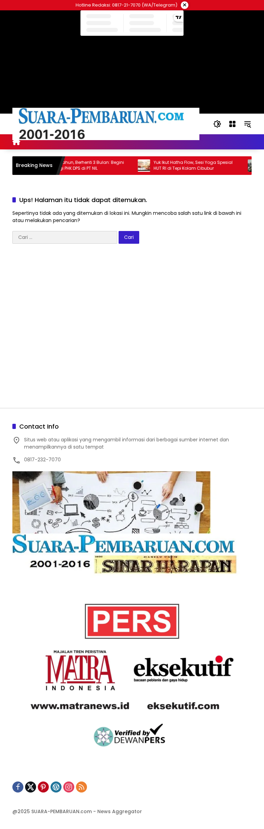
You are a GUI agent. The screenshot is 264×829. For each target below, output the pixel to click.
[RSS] (81, 787)
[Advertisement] (132, 329)
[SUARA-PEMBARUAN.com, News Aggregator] (105, 123)
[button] (217, 124)
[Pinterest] (43, 787)
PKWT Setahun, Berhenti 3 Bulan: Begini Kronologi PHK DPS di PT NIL (73, 165)
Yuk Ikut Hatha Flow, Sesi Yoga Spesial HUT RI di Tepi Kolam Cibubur (182, 165)
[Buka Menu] (232, 124)
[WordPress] (56, 787)
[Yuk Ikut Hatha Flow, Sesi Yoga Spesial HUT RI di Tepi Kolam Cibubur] (134, 165)
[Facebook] (17, 787)
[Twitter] (30, 787)
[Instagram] (68, 787)
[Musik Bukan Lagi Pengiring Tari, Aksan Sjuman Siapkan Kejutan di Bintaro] (244, 165)
